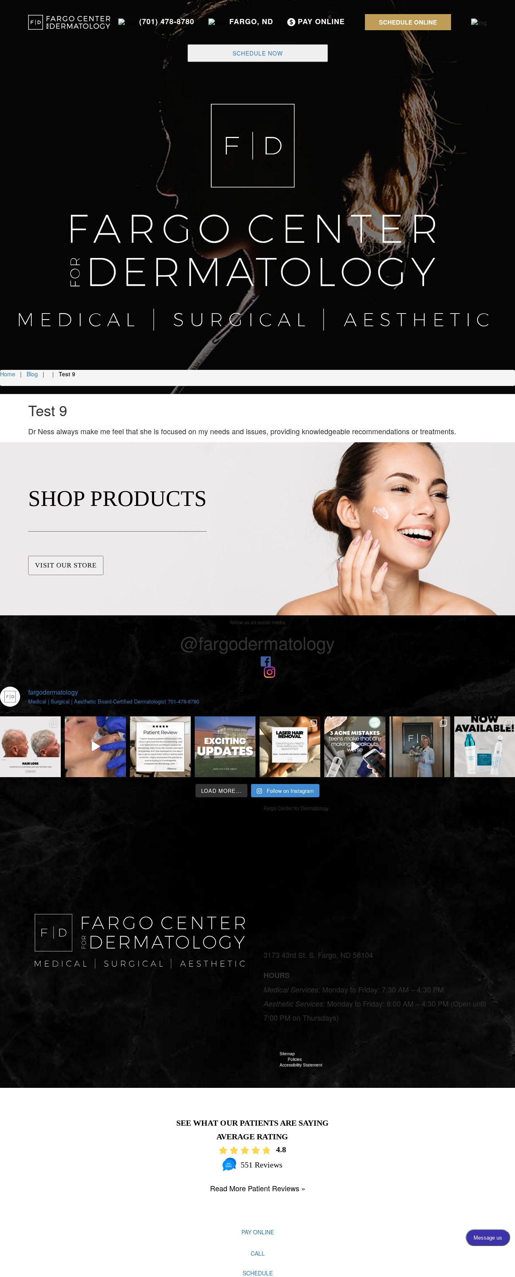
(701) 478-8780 (166, 21)
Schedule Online (408, 22)
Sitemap (287, 1053)
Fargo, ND (251, 21)
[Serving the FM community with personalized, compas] (160, 746)
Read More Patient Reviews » (257, 1188)
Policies (295, 1059)
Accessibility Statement (301, 1065)
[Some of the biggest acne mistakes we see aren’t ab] (354, 746)
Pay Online (320, 21)
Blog (32, 374)
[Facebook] (266, 660)
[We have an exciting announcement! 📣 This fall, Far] (225, 746)
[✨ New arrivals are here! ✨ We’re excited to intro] (484, 746)
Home (7, 374)
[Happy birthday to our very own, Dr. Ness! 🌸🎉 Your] (419, 746)
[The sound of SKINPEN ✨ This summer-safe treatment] (95, 746)
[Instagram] (270, 671)
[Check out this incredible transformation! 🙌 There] (30, 746)
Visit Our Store (66, 565)
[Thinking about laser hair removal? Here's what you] (290, 746)
